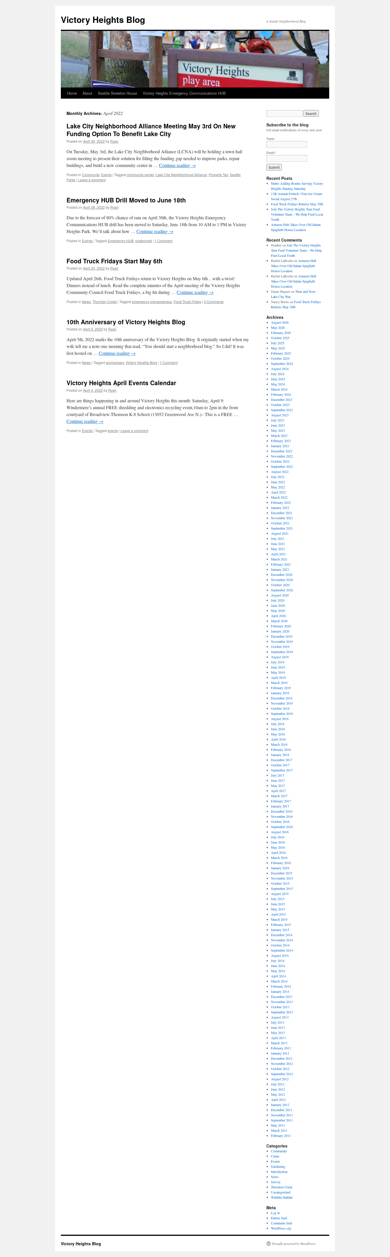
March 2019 (279, 682)
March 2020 (279, 620)
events (113, 430)
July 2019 (277, 662)
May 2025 (278, 348)
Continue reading (177, 165)
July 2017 (277, 775)
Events (106, 174)
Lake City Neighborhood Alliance (181, 174)
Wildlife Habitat (281, 1197)
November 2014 (282, 940)
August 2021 (280, 533)
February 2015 (281, 924)
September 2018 (282, 713)
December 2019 (281, 636)
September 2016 (282, 826)
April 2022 (278, 492)
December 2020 (281, 574)
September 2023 (282, 409)
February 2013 (281, 1048)
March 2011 (279, 1130)
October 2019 (280, 646)
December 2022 (281, 451)
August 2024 (280, 368)
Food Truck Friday (187, 301)
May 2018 (278, 734)
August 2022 (280, 471)
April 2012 (278, 1099)
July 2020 (277, 600)
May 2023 (278, 430)
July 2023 (277, 420)
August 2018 (280, 718)
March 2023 (279, 435)
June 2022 (278, 482)
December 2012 (281, 1058)
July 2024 (277, 373)
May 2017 (278, 785)
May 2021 (278, 548)
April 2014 (278, 976)
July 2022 (277, 476)
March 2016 (279, 857)
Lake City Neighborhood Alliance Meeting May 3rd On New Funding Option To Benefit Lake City (151, 130)
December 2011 (281, 1109)
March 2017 (279, 795)
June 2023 (278, 425)
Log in (275, 1212)
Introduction (279, 1171)
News (86, 301)
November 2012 (282, 1063)
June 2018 (278, 729)
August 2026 (280, 322)
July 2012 (277, 1084)
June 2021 (278, 543)
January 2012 (280, 1104)
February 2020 (281, 626)
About (87, 93)
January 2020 (280, 631)
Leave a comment (92, 179)
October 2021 (280, 523)
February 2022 (281, 502)
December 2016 (281, 811)
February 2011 (281, 1135)
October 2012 (280, 1068)
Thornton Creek (105, 301)
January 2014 (280, 991)
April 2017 (278, 790)
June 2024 (278, 379)
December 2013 (281, 996)
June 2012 (278, 1089)
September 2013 (282, 1012)
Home (72, 93)
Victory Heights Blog (103, 19)
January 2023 (280, 445)
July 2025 (277, 343)
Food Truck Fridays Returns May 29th (297, 204)
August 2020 (280, 595)
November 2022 (282, 456)
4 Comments (214, 301)
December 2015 (281, 873)
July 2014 (277, 960)
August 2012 (280, 1079)
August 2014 (280, 955)
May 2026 (278, 327)
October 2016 (280, 821)
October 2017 (280, 765)
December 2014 (281, 934)
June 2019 (278, 667)
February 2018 (281, 749)
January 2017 (280, 806)
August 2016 (280, 832)
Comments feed (281, 1223)
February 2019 (281, 687)
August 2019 (280, 657)
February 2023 (281, 440)
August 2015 (280, 893)
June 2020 (278, 605)
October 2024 (280, 358)
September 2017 (282, 770)
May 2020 (278, 610)
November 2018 (282, 703)
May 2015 (278, 909)
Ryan (114, 141)
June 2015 (278, 904)
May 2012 (278, 1094)
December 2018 (281, 698)
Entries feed (279, 1218)
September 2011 (282, 1120)
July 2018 (277, 723)
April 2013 (278, 1037)
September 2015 (282, 888)
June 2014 (278, 965)
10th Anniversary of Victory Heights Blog (126, 321)
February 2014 (281, 986)
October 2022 (280, 461)
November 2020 (282, 579)
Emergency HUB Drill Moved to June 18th (126, 200)
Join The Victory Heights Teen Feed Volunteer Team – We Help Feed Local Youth (297, 214)
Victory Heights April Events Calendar (121, 382)
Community (90, 174)
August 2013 (280, 1017)
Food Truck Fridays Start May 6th (114, 260)
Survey (276, 1182)
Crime (275, 1156)
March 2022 (279, 497)
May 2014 (278, 970)
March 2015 (279, 919)
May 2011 (278, 1125)
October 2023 (280, 404)
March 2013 (279, 1043)
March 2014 (279, 981)
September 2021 (282, 528)
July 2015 (277, 898)
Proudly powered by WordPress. (294, 1243)
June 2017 (278, 780)
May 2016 (278, 847)
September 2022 (282, 466)
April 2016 (278, 852)
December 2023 (281, 399)
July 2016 (277, 837)
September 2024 (282, 363)
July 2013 (277, 1022)
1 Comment (163, 240)
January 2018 (280, 754)
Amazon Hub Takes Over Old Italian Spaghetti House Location (293, 265)
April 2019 (278, 677)
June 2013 (278, 1027)
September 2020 (282, 590)
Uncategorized (280, 1192)
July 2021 (277, 538)
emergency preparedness (152, 301)
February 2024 (281, 394)
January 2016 (280, 868)
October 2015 (280, 883)
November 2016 (282, 816)
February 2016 (281, 862)
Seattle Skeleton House (117, 93)
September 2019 (282, 651)
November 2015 (282, 878)
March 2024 (279, 389)
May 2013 (278, 1032)
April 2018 (278, 739)
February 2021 (281, 564)
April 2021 (278, 554)
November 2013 (282, 1001)
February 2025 (281, 353)
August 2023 (280, 415)
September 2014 (282, 950)
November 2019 (282, 641)
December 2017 (281, 759)
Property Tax (218, 174)
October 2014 (280, 945)
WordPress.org (281, 1228)
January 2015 (280, 929)
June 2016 (278, 842)
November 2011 (282, 1115)
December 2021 (281, 512)
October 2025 (280, 337)
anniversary (115, 362)
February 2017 (281, 801)
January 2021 (280, 569)
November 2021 (282, 518)
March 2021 (279, 559)
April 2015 (278, 914)
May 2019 (278, 672)
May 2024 (278, 384)
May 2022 (278, 487)
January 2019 (280, 693)
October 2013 (280, 1007)
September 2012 (282, 1073)
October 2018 (280, 708)
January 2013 (280, 1053)
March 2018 (279, 744)
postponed (143, 240)
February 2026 (281, 332)
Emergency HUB (121, 240)
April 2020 (278, 615)
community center (140, 174)
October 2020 (280, 584)
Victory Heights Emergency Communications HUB (184, 93)
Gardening (278, 1166)
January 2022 (280, 507)
